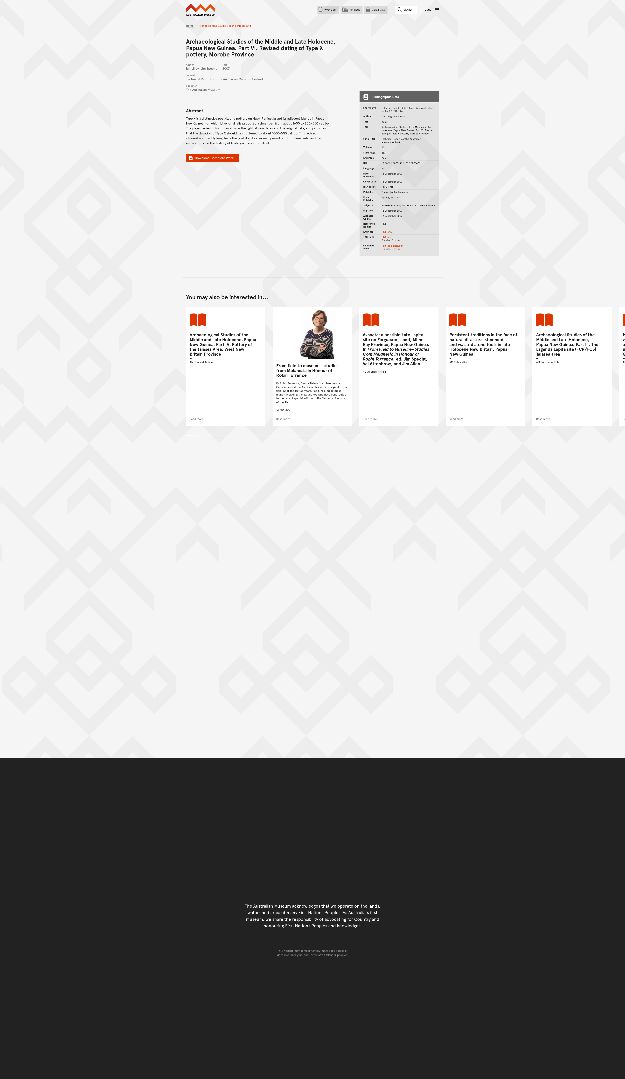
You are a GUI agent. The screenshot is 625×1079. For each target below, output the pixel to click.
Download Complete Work (214, 157)
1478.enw (387, 231)
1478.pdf (386, 237)
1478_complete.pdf (392, 245)
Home (190, 26)
